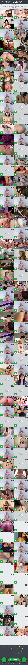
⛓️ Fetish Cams (6, 657)
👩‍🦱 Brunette (5, 651)
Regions (9, 663)
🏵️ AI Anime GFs (21, 657)
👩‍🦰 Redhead (12, 651)
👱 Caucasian (22, 646)
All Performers (20, 663)
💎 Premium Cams (22, 655)
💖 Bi (16, 653)
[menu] (3, 659)
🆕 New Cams (21, 653)
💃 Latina (16, 646)
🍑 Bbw (18, 651)
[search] (24, 659)
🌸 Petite (23, 651)
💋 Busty (5, 653)
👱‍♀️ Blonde (24, 648)
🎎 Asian (5, 646)
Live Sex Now (14, 659)
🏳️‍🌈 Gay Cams (5, 655)
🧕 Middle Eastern (6, 648)
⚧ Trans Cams (13, 655)
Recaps (16, 663)
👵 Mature (13, 648)
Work (13, 663)
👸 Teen (19, 648)
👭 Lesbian (11, 653)
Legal (25, 663)
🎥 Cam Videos (21, 659)
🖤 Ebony (10, 646)
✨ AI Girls (13, 657)
